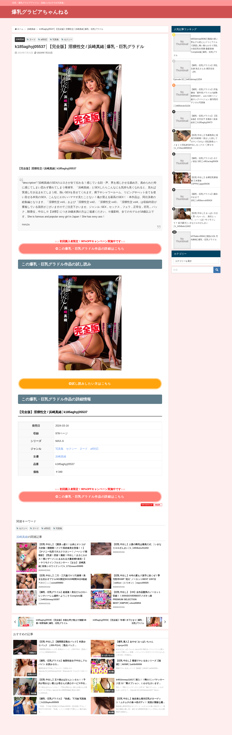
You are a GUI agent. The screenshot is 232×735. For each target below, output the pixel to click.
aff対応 (44, 39)
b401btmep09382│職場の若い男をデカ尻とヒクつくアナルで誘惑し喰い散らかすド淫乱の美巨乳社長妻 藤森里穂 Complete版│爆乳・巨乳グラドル (195, 47)
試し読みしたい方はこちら (91, 383)
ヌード (32, 39)
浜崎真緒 (20, 39)
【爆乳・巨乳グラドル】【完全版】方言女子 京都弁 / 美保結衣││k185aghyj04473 (204, 119)
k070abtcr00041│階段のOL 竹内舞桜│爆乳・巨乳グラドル (204, 238)
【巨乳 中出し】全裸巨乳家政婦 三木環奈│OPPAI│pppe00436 (204, 180)
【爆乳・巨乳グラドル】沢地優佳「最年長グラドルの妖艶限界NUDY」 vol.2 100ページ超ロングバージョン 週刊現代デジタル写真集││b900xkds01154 (195, 97)
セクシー (68, 39)
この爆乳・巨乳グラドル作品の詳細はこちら (91, 248)
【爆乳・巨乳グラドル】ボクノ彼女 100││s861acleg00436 (204, 160)
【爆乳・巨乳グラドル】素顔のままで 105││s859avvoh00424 (204, 197)
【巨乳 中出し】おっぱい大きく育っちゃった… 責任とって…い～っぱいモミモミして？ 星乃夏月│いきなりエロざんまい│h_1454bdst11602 (195, 219)
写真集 (56, 39)
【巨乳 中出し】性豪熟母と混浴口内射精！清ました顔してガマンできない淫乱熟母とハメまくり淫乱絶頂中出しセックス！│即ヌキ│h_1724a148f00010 (195, 141)
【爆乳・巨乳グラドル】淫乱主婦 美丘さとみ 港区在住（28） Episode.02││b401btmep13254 (195, 72)
